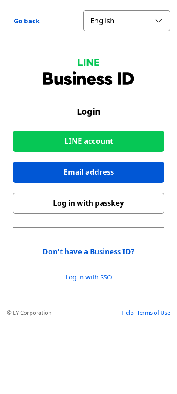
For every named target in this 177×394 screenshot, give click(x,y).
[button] (88, 172)
